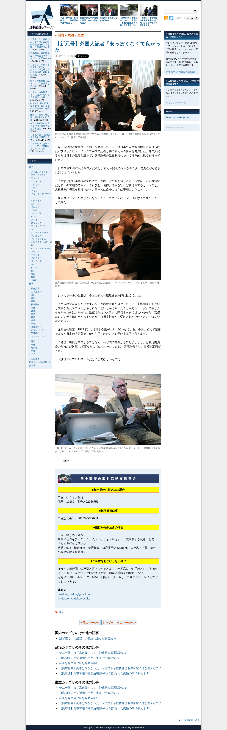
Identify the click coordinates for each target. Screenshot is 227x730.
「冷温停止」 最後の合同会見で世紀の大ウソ (40, 137)
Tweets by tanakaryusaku (178, 117)
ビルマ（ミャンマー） (41, 248)
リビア (34, 264)
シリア (34, 216)
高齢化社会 (36, 327)
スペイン (35, 220)
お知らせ (33, 354)
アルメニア (36, 181)
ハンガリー (36, 235)
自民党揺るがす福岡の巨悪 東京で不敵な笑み (89, 20)
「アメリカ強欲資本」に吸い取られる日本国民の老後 (39, 95)
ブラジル (35, 255)
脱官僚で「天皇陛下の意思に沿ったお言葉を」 (89, 638)
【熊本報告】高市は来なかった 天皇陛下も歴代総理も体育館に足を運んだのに (128, 21)
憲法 (33, 314)
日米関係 (35, 304)
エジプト (35, 204)
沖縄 (33, 307)
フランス (35, 251)
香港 (33, 274)
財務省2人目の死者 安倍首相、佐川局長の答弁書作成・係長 (40, 106)
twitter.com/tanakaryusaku (74, 598)
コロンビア (36, 213)
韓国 (33, 277)
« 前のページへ (90, 622)
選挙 (33, 298)
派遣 (33, 320)
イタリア (35, 184)
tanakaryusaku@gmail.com (75, 594)
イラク (34, 188)
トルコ (34, 229)
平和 (33, 351)
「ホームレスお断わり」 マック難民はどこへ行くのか (39, 146)
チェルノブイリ (38, 226)
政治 (71, 35)
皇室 (80, 35)
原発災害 (35, 288)
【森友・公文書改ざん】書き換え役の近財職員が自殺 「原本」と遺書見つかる (39, 43)
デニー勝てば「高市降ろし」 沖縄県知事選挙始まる (69, 20)
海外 (31, 167)
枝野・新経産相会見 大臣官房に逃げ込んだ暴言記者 (41, 126)
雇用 (33, 317)
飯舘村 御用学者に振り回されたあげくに (39, 117)
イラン (34, 191)
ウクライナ (36, 200)
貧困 (33, 301)
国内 (61, 35)
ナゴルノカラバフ (39, 232)
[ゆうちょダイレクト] (176, 102)
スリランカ (36, 223)
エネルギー (36, 292)
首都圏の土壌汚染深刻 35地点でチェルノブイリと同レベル (40, 56)
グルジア (35, 207)
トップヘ (108, 622)
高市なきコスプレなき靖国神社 (109, 19)
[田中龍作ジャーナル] (41, 28)
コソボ (34, 210)
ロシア (34, 271)
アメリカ (35, 178)
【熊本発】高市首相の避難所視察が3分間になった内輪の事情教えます (148, 21)
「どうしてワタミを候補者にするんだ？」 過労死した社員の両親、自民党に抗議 (39, 69)
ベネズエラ (36, 258)
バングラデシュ (38, 239)
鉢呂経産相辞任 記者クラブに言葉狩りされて (39, 83)
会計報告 (35, 359)
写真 (33, 341)
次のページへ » (126, 622)
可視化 (34, 348)
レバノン (35, 267)
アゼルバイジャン (39, 172)
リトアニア (36, 261)
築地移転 (35, 333)
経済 (33, 311)
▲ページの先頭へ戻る (189, 720)
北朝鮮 (34, 280)
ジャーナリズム (36, 336)
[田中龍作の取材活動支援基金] (180, 71)
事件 (33, 344)
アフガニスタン (38, 175)
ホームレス (36, 323)
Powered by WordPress (174, 127)
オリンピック (37, 330)
